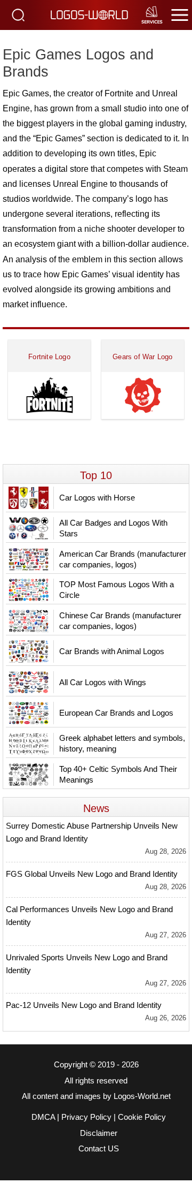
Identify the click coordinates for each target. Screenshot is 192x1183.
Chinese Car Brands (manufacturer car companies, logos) (120, 621)
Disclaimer (98, 1133)
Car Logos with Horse (97, 497)
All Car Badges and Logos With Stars (113, 528)
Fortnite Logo (49, 357)
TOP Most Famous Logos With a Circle (116, 590)
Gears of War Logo (142, 357)
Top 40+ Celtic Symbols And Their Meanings (118, 774)
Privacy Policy (86, 1117)
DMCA (43, 1117)
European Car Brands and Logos (116, 712)
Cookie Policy (142, 1117)
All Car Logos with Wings (102, 682)
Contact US (98, 1148)
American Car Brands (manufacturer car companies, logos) (122, 559)
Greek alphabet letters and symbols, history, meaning (122, 743)
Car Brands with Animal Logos (111, 651)
